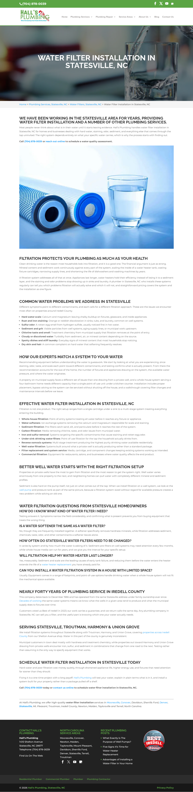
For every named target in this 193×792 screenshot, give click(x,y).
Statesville (25, 706)
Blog (156, 17)
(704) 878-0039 (34, 4)
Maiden (74, 741)
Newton (64, 741)
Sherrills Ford (79, 749)
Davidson (65, 749)
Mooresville (113, 702)
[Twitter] (68, 761)
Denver (164, 702)
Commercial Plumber (58, 779)
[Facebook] (62, 761)
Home (65, 17)
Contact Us (168, 17)
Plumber (78, 779)
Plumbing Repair (104, 17)
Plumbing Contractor (98, 779)
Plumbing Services (80, 17)
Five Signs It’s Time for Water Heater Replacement (115, 750)
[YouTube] (74, 761)
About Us (143, 17)
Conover (125, 702)
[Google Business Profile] (80, 761)
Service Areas (126, 17)
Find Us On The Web (31, 755)
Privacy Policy (165, 787)
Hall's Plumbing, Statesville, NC (46, 787)
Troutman (65, 757)
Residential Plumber (30, 779)
